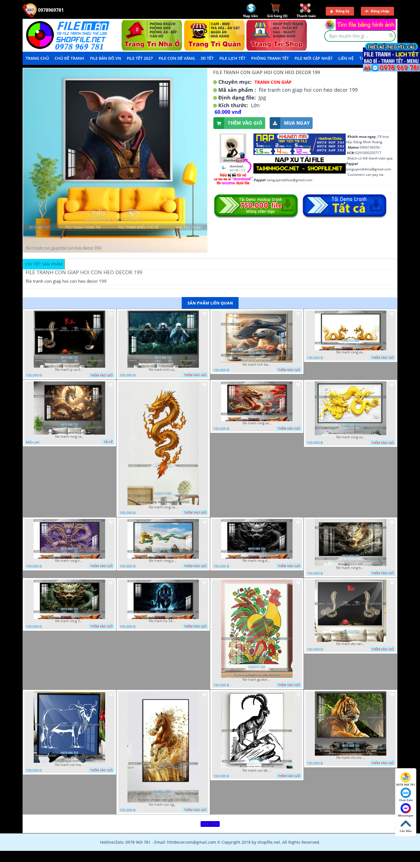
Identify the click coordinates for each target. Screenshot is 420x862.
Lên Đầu (406, 831)
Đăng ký (342, 11)
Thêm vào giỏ (245, 123)
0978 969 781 (405, 785)
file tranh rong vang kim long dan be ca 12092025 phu (69, 437)
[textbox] (360, 36)
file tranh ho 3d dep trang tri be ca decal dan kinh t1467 (163, 621)
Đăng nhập (380, 11)
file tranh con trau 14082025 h (69, 765)
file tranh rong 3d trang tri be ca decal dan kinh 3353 (69, 621)
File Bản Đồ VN (105, 58)
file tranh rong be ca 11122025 (350, 568)
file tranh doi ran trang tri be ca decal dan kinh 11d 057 (350, 644)
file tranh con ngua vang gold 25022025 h (163, 805)
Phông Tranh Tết (270, 58)
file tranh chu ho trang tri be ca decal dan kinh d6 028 (350, 758)
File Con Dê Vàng (177, 58)
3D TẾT (207, 58)
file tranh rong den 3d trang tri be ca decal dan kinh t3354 (257, 561)
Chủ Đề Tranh (69, 58)
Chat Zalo (406, 800)
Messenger (406, 815)
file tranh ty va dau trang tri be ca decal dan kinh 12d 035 (69, 370)
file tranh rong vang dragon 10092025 (163, 507)
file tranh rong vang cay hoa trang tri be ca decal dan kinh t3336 (257, 423)
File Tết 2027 (140, 58)
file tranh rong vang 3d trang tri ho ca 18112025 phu (350, 437)
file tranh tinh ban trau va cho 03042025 (257, 365)
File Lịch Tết (232, 58)
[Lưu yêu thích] (111, 314)
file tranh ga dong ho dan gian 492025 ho (257, 680)
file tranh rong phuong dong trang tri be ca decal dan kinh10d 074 (163, 561)
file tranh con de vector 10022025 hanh (257, 771)
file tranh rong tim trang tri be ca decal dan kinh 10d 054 (69, 561)
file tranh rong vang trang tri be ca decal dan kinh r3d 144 (350, 352)
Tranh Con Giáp (273, 82)
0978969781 (50, 10)
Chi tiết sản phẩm (44, 264)
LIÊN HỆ (346, 58)
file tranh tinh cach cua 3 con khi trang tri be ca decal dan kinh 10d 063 (163, 370)
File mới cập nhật (314, 58)
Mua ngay (297, 123)
